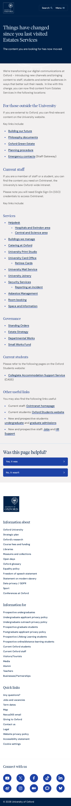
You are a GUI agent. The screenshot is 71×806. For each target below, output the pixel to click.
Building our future (20, 131)
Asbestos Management (23, 293)
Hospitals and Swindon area (32, 227)
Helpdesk (14, 222)
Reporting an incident (29, 287)
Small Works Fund (19, 344)
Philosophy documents (23, 137)
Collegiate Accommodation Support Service (36, 375)
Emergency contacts (21, 156)
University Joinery (19, 276)
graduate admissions (43, 423)
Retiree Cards (24, 263)
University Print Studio (22, 251)
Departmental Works (21, 338)
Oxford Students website (48, 412)
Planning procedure (20, 150)
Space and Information (22, 306)
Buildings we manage (21, 239)
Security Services (19, 282)
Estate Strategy (18, 332)
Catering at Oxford (20, 245)
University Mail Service (22, 269)
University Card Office (22, 258)
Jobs (47, 429)
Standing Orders (18, 325)
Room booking (17, 300)
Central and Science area (31, 232)
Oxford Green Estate (21, 143)
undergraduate (14, 423)
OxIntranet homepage (40, 406)
